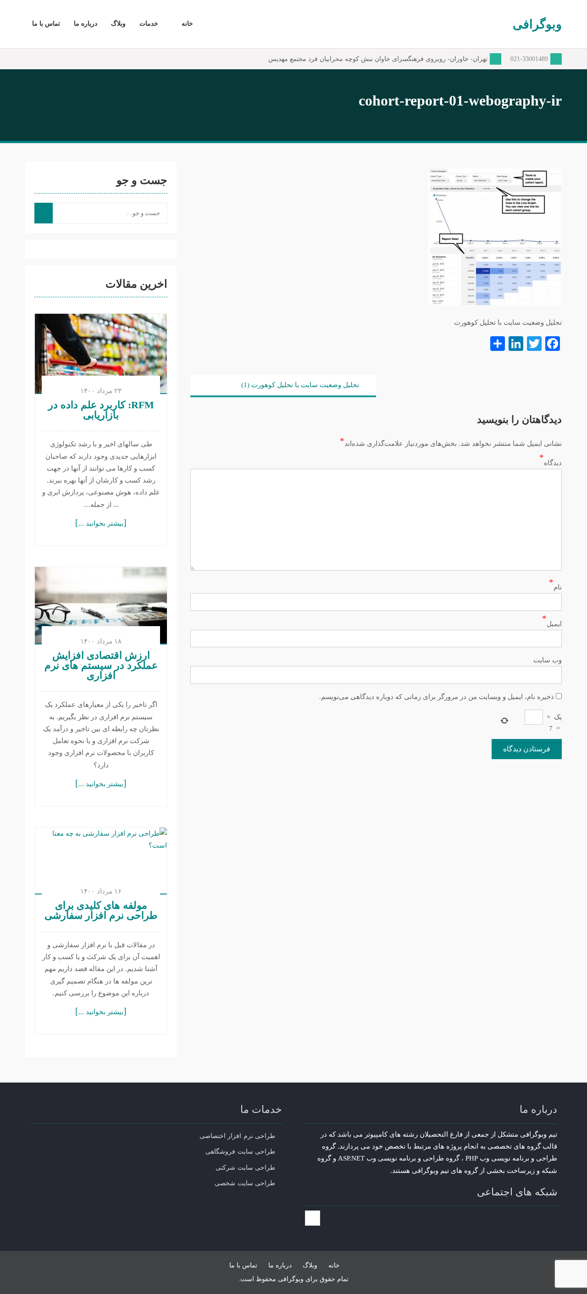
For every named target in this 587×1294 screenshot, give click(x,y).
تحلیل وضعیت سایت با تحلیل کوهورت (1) (300, 385)
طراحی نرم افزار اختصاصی (237, 1136)
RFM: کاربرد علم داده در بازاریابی (101, 410)
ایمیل (554, 624)
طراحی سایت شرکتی (245, 1167)
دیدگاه (553, 463)
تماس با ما (46, 23)
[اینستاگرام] (312, 1218)
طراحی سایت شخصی (245, 1183)
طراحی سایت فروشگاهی (240, 1151)
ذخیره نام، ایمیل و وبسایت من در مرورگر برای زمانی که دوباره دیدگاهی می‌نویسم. (436, 696)
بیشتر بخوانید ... (100, 523)
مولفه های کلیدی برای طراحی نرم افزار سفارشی (101, 910)
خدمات (148, 23)
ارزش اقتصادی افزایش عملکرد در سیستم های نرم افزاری (101, 665)
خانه (187, 23)
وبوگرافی (537, 24)
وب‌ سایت (547, 660)
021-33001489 (529, 59)
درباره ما (85, 23)
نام (558, 587)
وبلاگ (118, 23)
